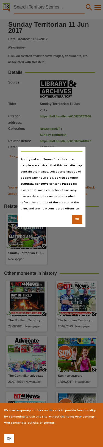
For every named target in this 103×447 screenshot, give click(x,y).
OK (77, 219)
